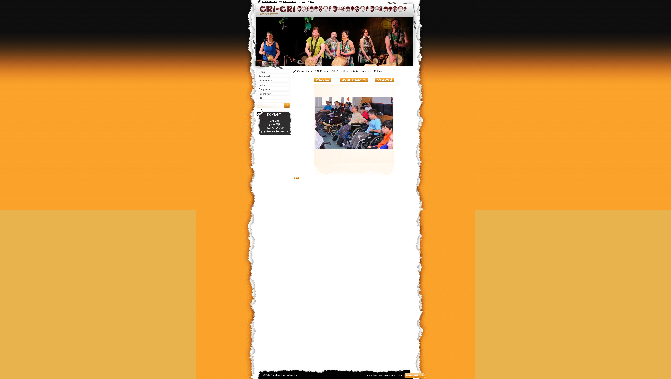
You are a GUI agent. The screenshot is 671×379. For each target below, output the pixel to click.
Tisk (312, 1)
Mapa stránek (289, 1)
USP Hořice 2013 (326, 71)
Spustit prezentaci (354, 79)
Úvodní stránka (304, 71)
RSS (303, 1)
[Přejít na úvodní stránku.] (333, 11)
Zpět (296, 177)
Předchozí (322, 79)
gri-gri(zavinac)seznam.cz (274, 131)
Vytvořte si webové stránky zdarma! (385, 375)
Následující (384, 79)
